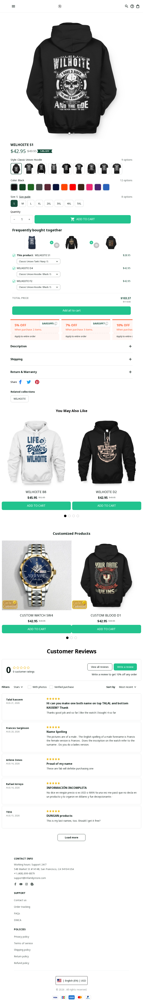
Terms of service (23, 943)
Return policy (21, 956)
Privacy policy (21, 936)
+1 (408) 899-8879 (24, 873)
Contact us (20, 900)
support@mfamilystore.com (30, 878)
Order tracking (22, 906)
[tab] (69, 133)
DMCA (17, 920)
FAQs (17, 913)
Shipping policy (22, 949)
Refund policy (21, 963)
